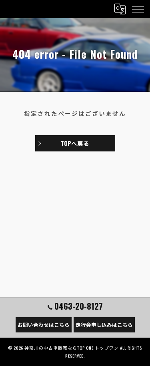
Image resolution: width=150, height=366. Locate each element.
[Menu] (137, 9)
